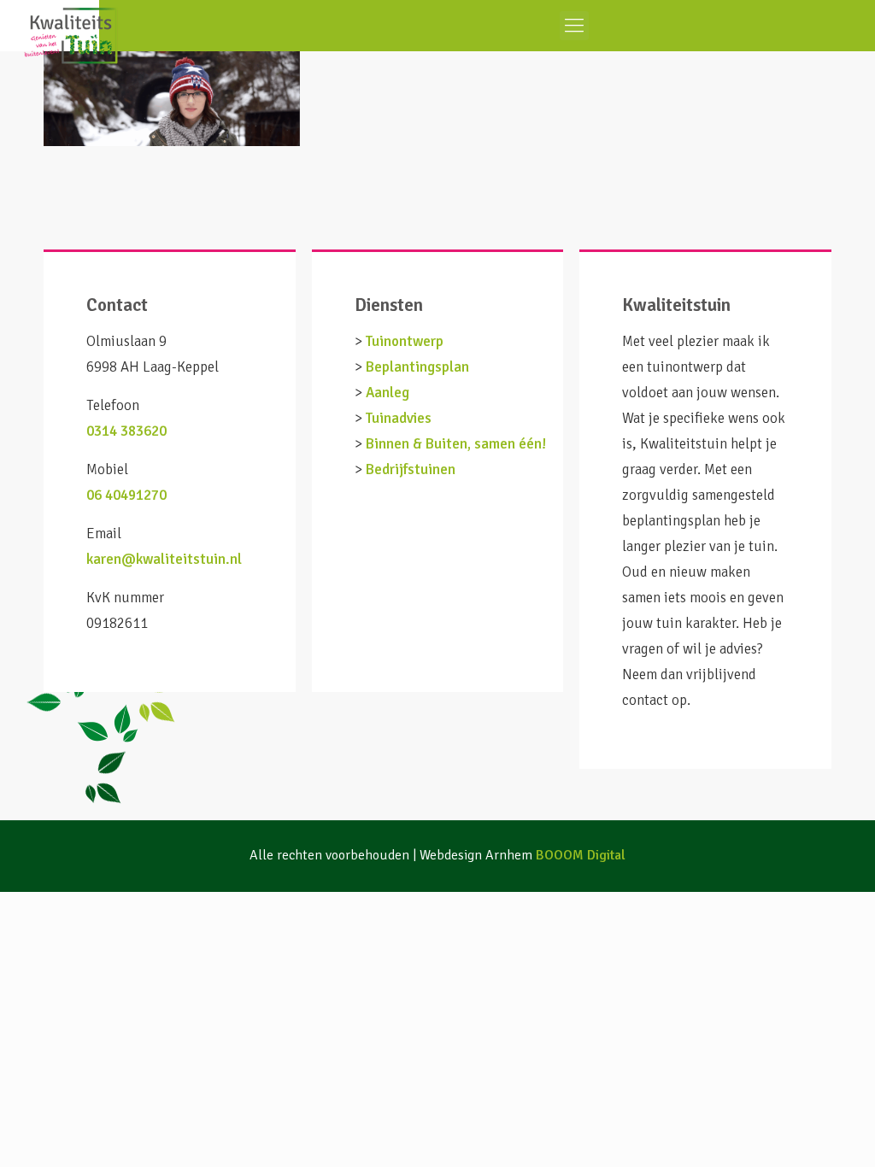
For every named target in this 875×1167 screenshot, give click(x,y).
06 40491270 (126, 495)
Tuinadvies (399, 418)
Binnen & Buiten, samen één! (456, 444)
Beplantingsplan (417, 367)
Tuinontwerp (404, 341)
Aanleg (387, 393)
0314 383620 (126, 431)
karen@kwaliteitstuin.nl (164, 559)
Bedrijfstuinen (410, 469)
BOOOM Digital (580, 855)
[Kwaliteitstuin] (49, 25)
